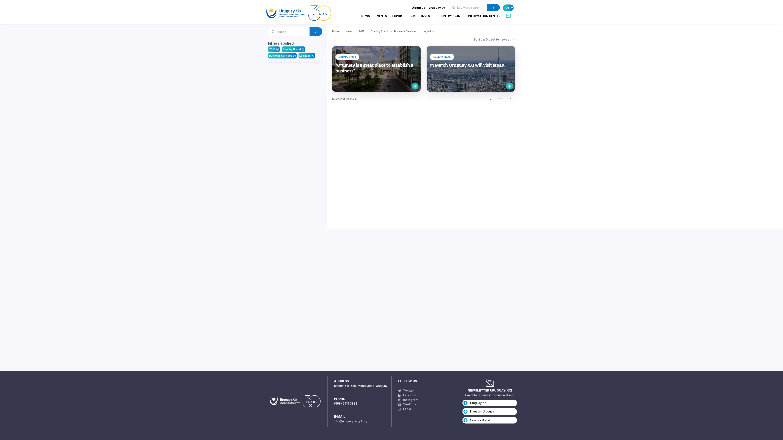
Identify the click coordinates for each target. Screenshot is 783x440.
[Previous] (490, 99)
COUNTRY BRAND (449, 16)
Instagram (410, 400)
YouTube (409, 404)
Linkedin (409, 395)
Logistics (305, 55)
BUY (413, 16)
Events (381, 16)
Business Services (280, 55)
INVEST (426, 16)
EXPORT (398, 16)
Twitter (408, 391)
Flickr (406, 409)
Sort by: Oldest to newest (492, 39)
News (365, 16)
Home (336, 31)
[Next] (510, 99)
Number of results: (344, 98)
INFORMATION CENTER (484, 16)
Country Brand (291, 49)
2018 (272, 49)
